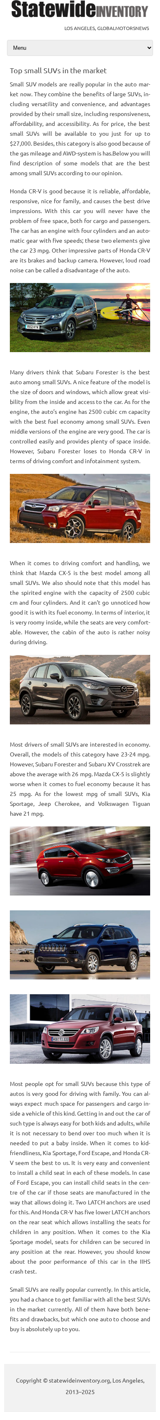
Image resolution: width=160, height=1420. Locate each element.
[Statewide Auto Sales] (80, 15)
